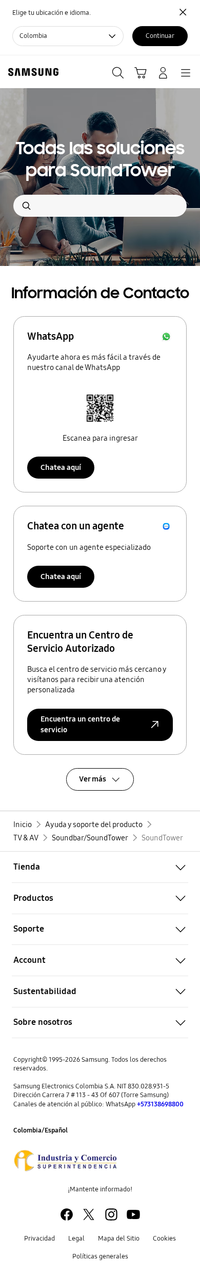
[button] (100, 867)
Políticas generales (100, 1256)
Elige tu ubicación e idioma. (51, 13)
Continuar (160, 36)
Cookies (164, 1238)
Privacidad (39, 1238)
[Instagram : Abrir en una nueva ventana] (111, 1214)
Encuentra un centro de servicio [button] (80, 724)
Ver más (92, 779)
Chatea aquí (61, 467)
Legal (76, 1238)
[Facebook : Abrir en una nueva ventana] (66, 1214)
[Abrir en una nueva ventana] (65, 1160)
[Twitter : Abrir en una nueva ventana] (88, 1214)
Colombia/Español (40, 1130)
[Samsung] (31, 72)
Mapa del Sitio (118, 1238)
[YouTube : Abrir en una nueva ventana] (133, 1214)
